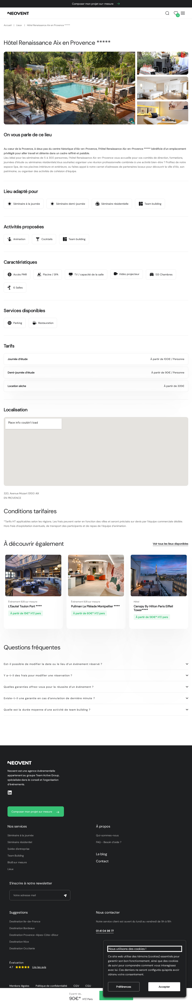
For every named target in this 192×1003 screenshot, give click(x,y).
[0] (175, 13)
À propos (103, 826)
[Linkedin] (10, 792)
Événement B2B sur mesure (22, 601)
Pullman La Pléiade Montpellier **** (95, 606)
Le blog (101, 854)
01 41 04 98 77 (105, 930)
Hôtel (136, 601)
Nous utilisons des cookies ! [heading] (127, 949)
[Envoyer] (65, 895)
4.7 (11, 967)
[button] (167, 13)
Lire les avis (39, 967)
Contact (102, 861)
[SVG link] (22, 967)
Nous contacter (108, 912)
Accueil (8, 25)
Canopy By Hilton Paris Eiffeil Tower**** (153, 608)
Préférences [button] (123, 987)
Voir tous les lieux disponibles (170, 543)
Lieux (19, 25)
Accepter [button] (164, 986)
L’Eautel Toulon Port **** (25, 606)
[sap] (162, 112)
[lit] (162, 88)
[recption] (162, 63)
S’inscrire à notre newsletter (30, 883)
